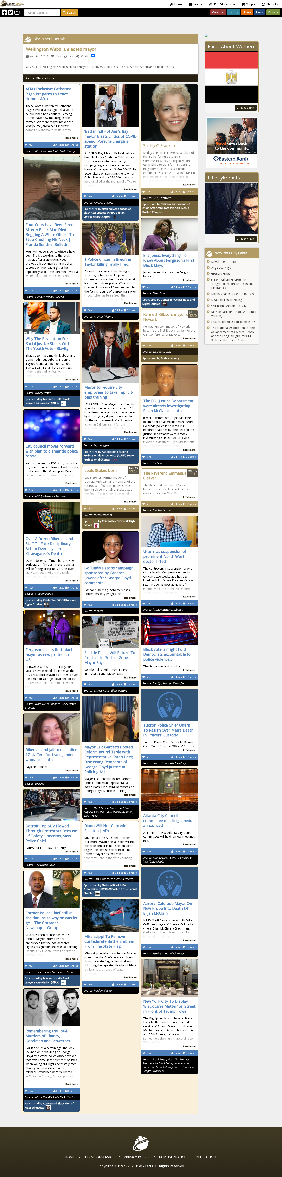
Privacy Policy (136, 1157)
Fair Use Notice (172, 1157)
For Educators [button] (223, 4)
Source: (50, 151)
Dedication (206, 1157)
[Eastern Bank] (232, 142)
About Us (272, 4)
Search (71, 12)
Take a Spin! (248, 107)
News (260, 12)
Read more (71, 137)
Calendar (218, 12)
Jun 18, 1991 (39, 56)
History (233, 12)
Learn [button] (196, 4)
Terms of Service (99, 1157)
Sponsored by (107, 213)
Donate (273, 12)
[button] (21, 1172)
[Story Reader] (232, 35)
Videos (247, 12)
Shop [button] (249, 4)
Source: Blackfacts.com (41, 78)
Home (178, 4)
